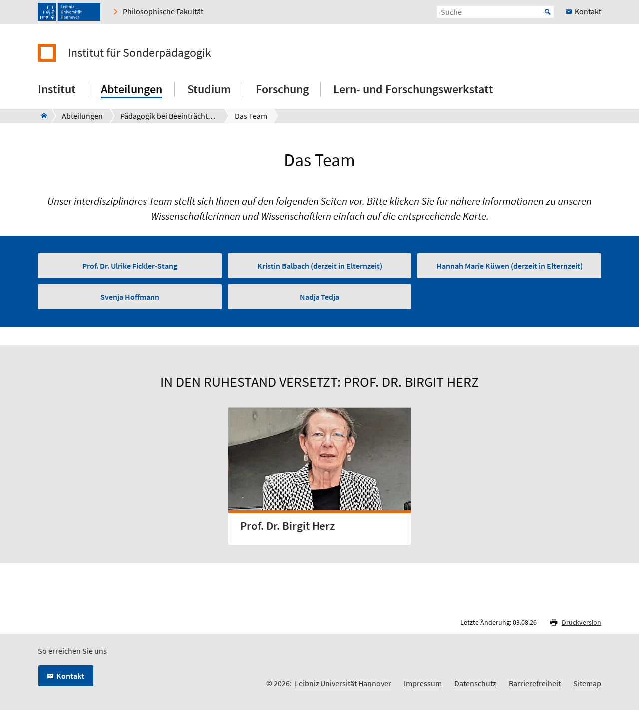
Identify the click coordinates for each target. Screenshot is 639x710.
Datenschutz (475, 683)
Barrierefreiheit (535, 683)
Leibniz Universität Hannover (343, 683)
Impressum (423, 683)
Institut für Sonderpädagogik (139, 53)
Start (548, 12)
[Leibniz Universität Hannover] (69, 12)
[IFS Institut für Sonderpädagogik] (41, 116)
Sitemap (587, 683)
